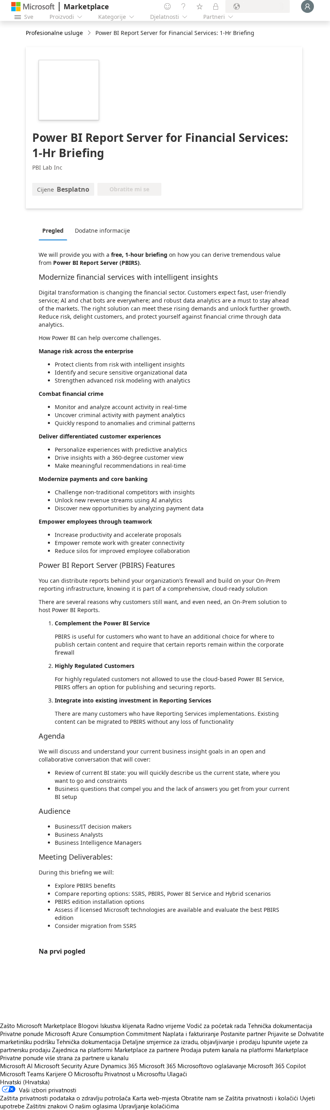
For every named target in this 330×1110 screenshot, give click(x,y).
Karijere (56, 1074)
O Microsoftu (85, 1074)
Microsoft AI (16, 1066)
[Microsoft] (33, 6)
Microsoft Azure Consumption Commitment (104, 1034)
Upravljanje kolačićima (149, 1106)
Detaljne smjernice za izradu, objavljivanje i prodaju (191, 1042)
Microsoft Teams (22, 1074)
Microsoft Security (58, 1066)
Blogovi (88, 1026)
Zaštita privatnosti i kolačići (261, 1098)
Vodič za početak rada (216, 1026)
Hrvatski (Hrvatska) (25, 1082)
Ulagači (177, 1074)
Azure (91, 1066)
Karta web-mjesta (155, 1098)
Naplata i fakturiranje (191, 1034)
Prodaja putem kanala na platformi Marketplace (244, 1050)
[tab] (55, 230)
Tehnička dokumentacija (280, 1026)
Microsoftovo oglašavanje (211, 1066)
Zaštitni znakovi (47, 1106)
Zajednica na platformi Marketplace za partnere (115, 1050)
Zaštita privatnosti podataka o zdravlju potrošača (65, 1098)
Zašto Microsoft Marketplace (38, 1026)
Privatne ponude (21, 1034)
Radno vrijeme (165, 1026)
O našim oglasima (93, 1106)
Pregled (53, 230)
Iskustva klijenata (122, 1026)
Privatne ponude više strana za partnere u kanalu (64, 1058)
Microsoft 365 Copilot (277, 1066)
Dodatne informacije (102, 230)
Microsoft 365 (157, 1066)
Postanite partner (243, 1034)
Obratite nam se (202, 1098)
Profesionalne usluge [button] (54, 33)
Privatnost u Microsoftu (134, 1074)
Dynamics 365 (119, 1066)
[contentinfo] (90, 33)
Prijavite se (282, 1034)
